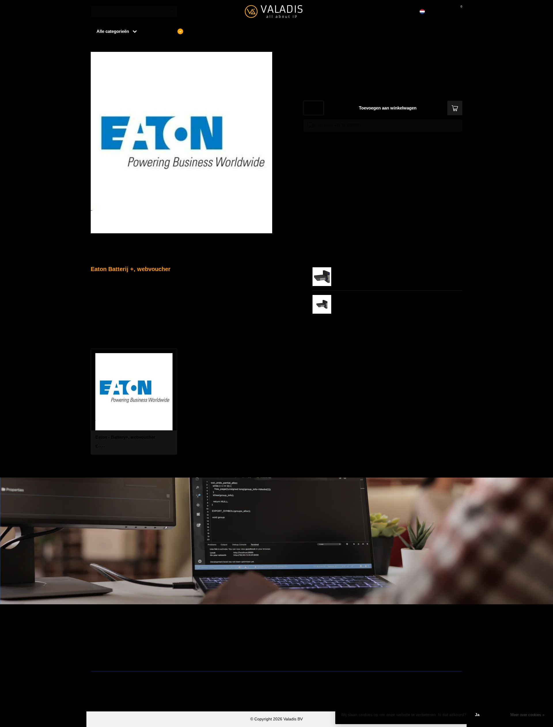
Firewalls (99, 648)
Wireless (192, 630)
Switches (99, 657)
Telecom (192, 639)
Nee (498, 714)
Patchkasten (290, 630)
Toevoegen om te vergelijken (327, 137)
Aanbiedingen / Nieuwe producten (121, 630)
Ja (477, 714)
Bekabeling (101, 639)
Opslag (285, 657)
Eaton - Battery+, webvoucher (135, 45)
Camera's (287, 648)
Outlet (377, 630)
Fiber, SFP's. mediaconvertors (212, 657)
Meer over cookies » (527, 715)
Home (96, 45)
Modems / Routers (295, 639)
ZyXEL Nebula (198, 648)
